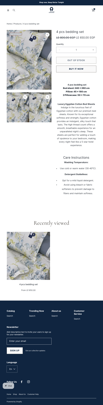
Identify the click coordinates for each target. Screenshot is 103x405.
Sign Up (14, 350)
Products (17, 24)
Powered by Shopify (14, 402)
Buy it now (76, 69)
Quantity (60, 44)
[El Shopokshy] (51, 10)
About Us (22, 394)
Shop (15, 394)
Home (9, 24)
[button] (8, 10)
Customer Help (33, 394)
